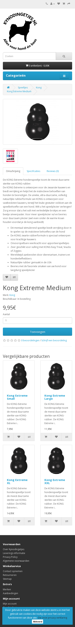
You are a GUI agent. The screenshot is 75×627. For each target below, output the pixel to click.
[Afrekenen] (69, 3)
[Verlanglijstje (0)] (58, 3)
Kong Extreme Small (17, 397)
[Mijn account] (52, 3)
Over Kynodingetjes (13, 549)
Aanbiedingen (10, 593)
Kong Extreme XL (17, 481)
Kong (39, 87)
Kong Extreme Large (54, 397)
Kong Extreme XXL (54, 481)
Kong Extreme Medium (19, 91)
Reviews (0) (53, 171)
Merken (7, 589)
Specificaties (33, 171)
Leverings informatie (14, 553)
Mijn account (10, 603)
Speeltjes (23, 87)
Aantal (6, 314)
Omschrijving (13, 171)
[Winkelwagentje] (63, 3)
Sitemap (7, 578)
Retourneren (10, 575)
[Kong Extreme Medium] (37, 122)
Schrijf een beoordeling (54, 340)
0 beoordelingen (30, 340)
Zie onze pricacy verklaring (52, 617)
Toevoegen (37, 332)
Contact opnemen (12, 571)
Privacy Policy (10, 557)
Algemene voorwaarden (16, 560)
